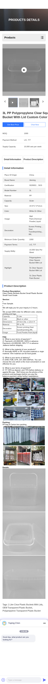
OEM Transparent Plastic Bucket (17, 608)
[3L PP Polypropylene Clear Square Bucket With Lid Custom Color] (24, 70)
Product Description (33, 159)
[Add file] (3, 680)
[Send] (44, 680)
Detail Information (12, 159)
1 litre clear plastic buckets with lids (25, 604)
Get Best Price (13, 125)
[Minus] (44, 623)
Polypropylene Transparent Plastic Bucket (22, 611)
